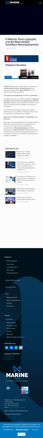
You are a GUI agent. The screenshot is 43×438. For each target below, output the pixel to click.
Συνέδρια (9, 303)
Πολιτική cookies (22, 430)
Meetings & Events (12, 297)
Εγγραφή (9, 357)
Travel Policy (10, 264)
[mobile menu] (40, 3)
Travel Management (11, 261)
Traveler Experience (12, 273)
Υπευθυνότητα (10, 328)
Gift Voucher (10, 306)
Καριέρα (9, 331)
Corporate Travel (11, 287)
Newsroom (9, 334)
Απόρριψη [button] (35, 429)
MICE (7, 294)
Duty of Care (10, 270)
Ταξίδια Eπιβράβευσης (13, 300)
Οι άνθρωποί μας (11, 325)
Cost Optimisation (11, 267)
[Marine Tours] (14, 2)
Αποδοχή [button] (21, 434)
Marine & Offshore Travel (13, 280)
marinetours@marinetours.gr (16, 407)
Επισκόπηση (9, 319)
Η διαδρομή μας (11, 322)
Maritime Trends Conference (14, 337)
